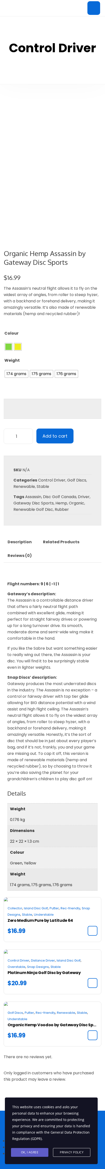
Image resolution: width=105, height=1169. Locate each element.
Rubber (62, 509)
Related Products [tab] (61, 542)
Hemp (61, 503)
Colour (11, 333)
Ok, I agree (30, 1152)
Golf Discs (76, 480)
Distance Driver (43, 960)
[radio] (8, 346)
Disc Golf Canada (59, 497)
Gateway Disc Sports (33, 503)
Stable (43, 486)
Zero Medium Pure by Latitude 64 (40, 920)
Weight (12, 360)
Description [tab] (20, 542)
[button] (92, 931)
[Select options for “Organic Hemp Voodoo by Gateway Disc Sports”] (92, 1035)
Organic (76, 503)
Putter (54, 908)
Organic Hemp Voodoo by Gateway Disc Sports (52, 1025)
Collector (15, 908)
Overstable (16, 966)
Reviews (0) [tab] (20, 555)
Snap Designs (38, 966)
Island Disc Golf (36, 908)
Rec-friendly (70, 908)
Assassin (33, 497)
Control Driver (51, 480)
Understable (44, 914)
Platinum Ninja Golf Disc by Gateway (44, 972)
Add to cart (54, 436)
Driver (84, 497)
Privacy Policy (72, 1152)
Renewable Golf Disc (33, 509)
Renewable (24, 486)
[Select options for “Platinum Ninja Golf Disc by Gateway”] (92, 983)
